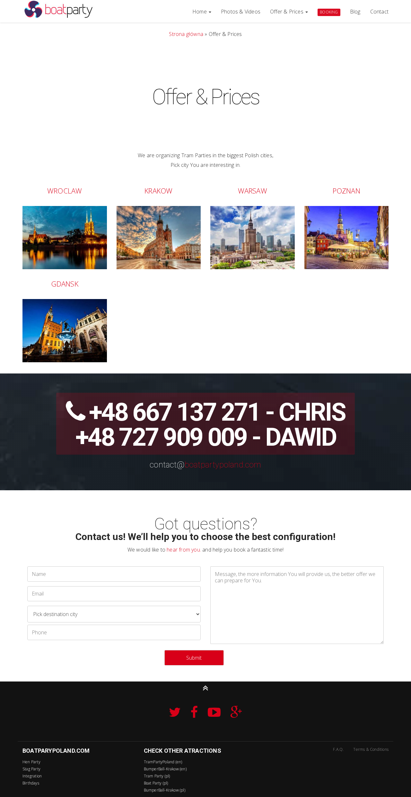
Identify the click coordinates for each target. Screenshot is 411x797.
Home (200, 11)
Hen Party (31, 762)
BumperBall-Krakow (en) (165, 769)
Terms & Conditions (371, 749)
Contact (379, 11)
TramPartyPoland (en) (163, 762)
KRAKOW (158, 190)
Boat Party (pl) (156, 783)
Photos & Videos (240, 11)
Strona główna (186, 34)
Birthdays (30, 783)
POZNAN (346, 190)
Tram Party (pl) (157, 776)
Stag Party (31, 769)
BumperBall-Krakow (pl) (164, 790)
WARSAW (252, 190)
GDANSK (64, 283)
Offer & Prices (287, 11)
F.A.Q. (338, 749)
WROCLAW (64, 190)
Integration (32, 776)
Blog (355, 11)
